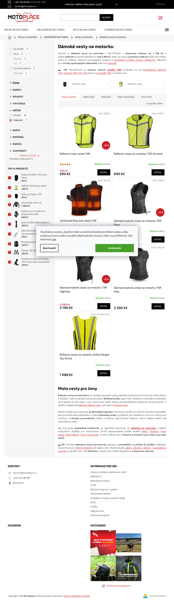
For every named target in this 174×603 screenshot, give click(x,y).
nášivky (147, 448)
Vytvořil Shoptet (158, 596)
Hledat (106, 17)
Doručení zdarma (24, 68)
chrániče (154, 431)
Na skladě (21, 49)
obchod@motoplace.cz (25, 473)
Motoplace (18, 483)
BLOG (93, 502)
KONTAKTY (96, 476)
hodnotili (111, 63)
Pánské (20, 115)
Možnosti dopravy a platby (103, 489)
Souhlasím (114, 248)
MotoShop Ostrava (100, 481)
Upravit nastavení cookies (77, 596)
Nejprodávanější (126, 97)
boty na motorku (89, 435)
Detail (104, 172)
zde (54, 239)
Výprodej (20, 73)
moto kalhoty (72, 435)
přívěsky (137, 448)
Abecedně (146, 97)
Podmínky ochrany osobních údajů (107, 498)
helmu (145, 431)
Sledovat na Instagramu (118, 586)
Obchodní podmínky (100, 494)
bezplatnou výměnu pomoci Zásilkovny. (135, 60)
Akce (18, 54)
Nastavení (49, 248)
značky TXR (114, 70)
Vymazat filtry (28, 155)
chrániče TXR (69, 73)
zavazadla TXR (103, 73)
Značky (94, 506)
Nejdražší (106, 97)
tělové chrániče (84, 448)
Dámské (20, 120)
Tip (17, 63)
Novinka (19, 58)
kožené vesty (121, 405)
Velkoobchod (97, 511)
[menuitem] (18, 29)
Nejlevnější (88, 97)
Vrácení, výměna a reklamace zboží (83, 4)
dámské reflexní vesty (89, 405)
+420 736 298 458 (21, 478)
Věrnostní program (99, 515)
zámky (128, 448)
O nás (93, 485)
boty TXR (82, 73)
